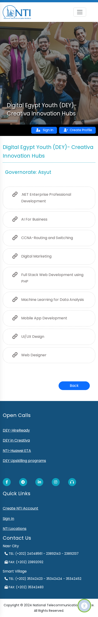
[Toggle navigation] (79, 12)
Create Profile (81, 130)
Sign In (46, 130)
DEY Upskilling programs (24, 460)
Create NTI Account (20, 508)
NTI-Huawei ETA (17, 450)
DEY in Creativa (16, 440)
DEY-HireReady (16, 430)
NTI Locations (14, 528)
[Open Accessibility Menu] (84, 605)
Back (74, 385)
